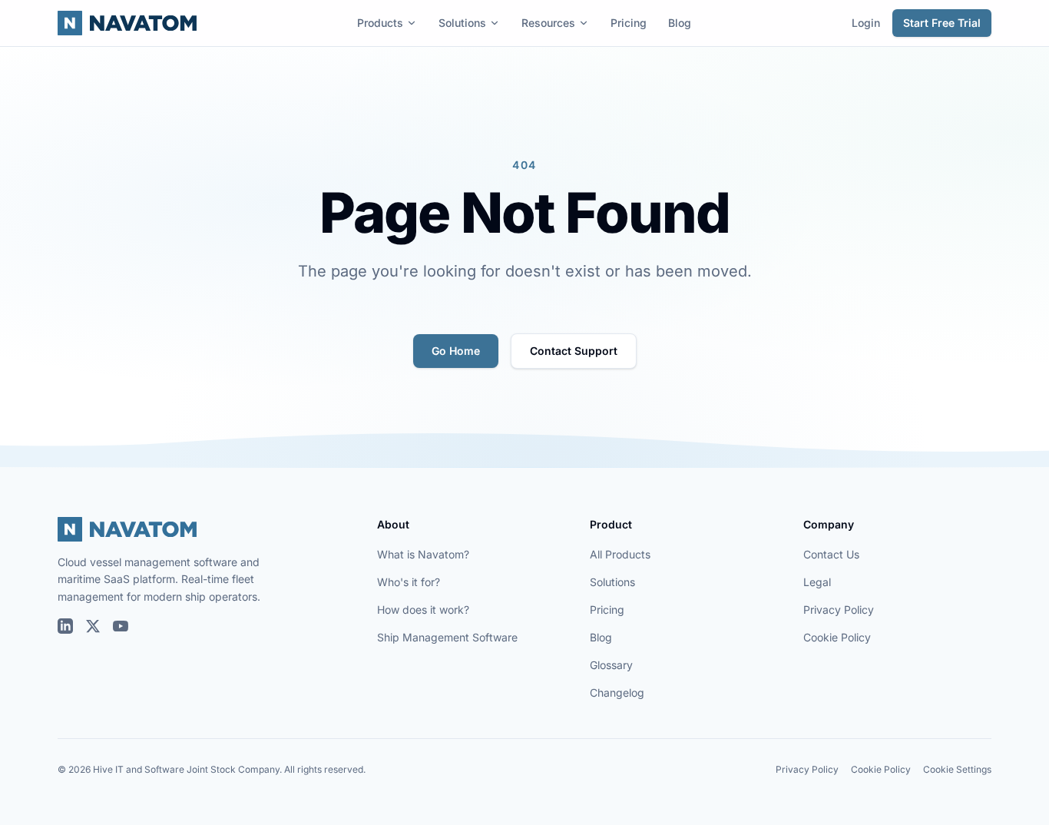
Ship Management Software (447, 637)
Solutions (462, 22)
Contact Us (831, 554)
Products (380, 22)
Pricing (629, 22)
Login (866, 22)
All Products (620, 554)
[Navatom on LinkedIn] (65, 626)
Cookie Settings (957, 769)
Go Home (456, 350)
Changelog (617, 692)
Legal (817, 581)
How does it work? (423, 609)
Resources (548, 22)
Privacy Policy (838, 609)
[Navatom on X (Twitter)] (93, 626)
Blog (679, 22)
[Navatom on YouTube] (120, 626)
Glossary (611, 664)
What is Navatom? (423, 554)
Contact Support (573, 350)
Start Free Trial (942, 22)
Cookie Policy (837, 637)
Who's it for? (408, 581)
